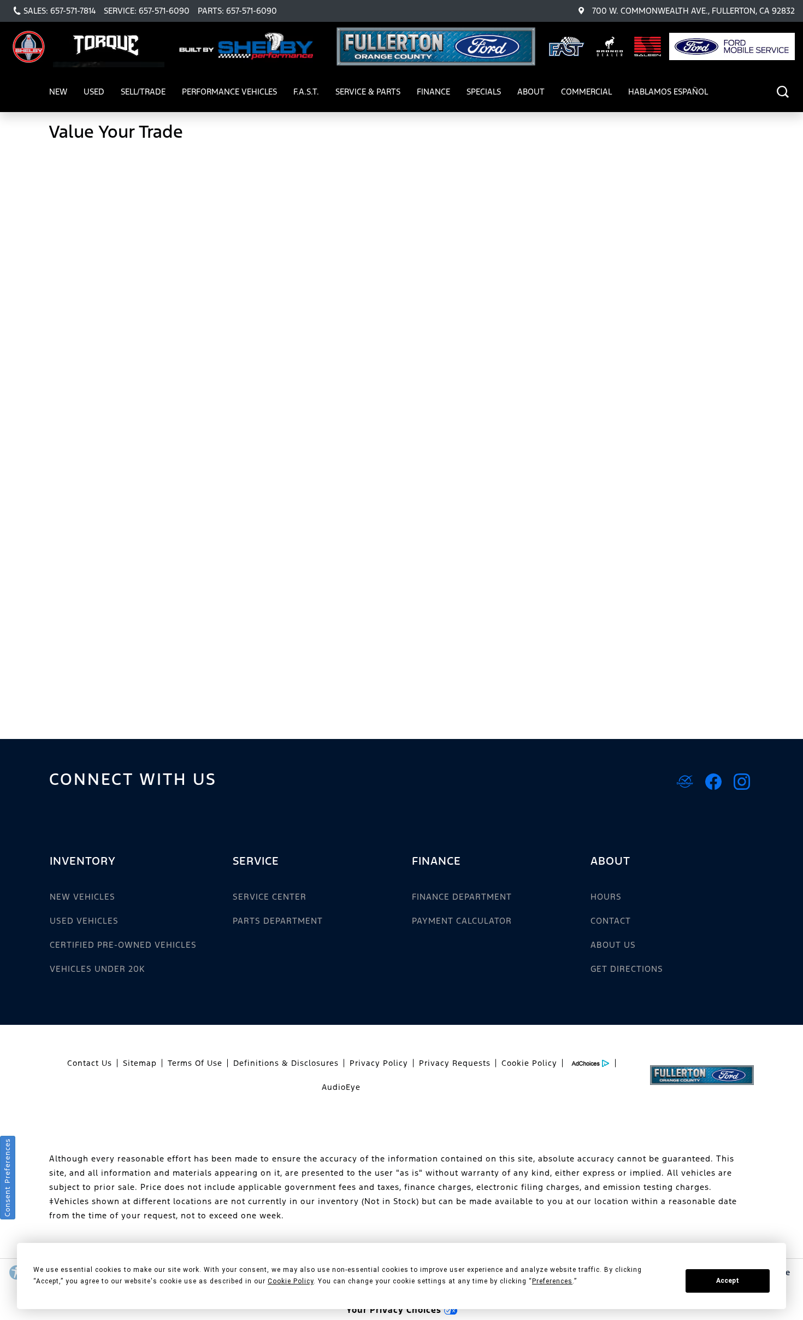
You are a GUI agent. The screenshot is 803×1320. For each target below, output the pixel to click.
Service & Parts (367, 91)
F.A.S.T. (306, 91)
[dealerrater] (685, 782)
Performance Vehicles (229, 93)
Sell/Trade (143, 91)
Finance (433, 91)
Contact (611, 921)
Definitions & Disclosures (286, 1063)
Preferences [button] (552, 1281)
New (58, 91)
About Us (613, 945)
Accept (727, 1280)
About (531, 91)
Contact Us (89, 1063)
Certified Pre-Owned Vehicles (123, 945)
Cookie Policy (529, 1063)
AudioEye (341, 1087)
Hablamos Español (668, 91)
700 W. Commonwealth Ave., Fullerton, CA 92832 (693, 10)
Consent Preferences (7, 1178)
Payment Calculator (462, 921)
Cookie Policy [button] (291, 1281)
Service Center (269, 896)
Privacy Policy (379, 1063)
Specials (484, 91)
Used (94, 91)
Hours (606, 896)
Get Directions (627, 969)
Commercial (586, 91)
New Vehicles (82, 896)
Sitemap (140, 1063)
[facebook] (713, 782)
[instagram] (742, 782)
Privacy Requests (455, 1063)
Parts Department (278, 921)
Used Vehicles (84, 921)
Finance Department (462, 896)
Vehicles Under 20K (97, 969)
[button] (782, 91)
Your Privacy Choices (395, 1310)
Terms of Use (195, 1063)
